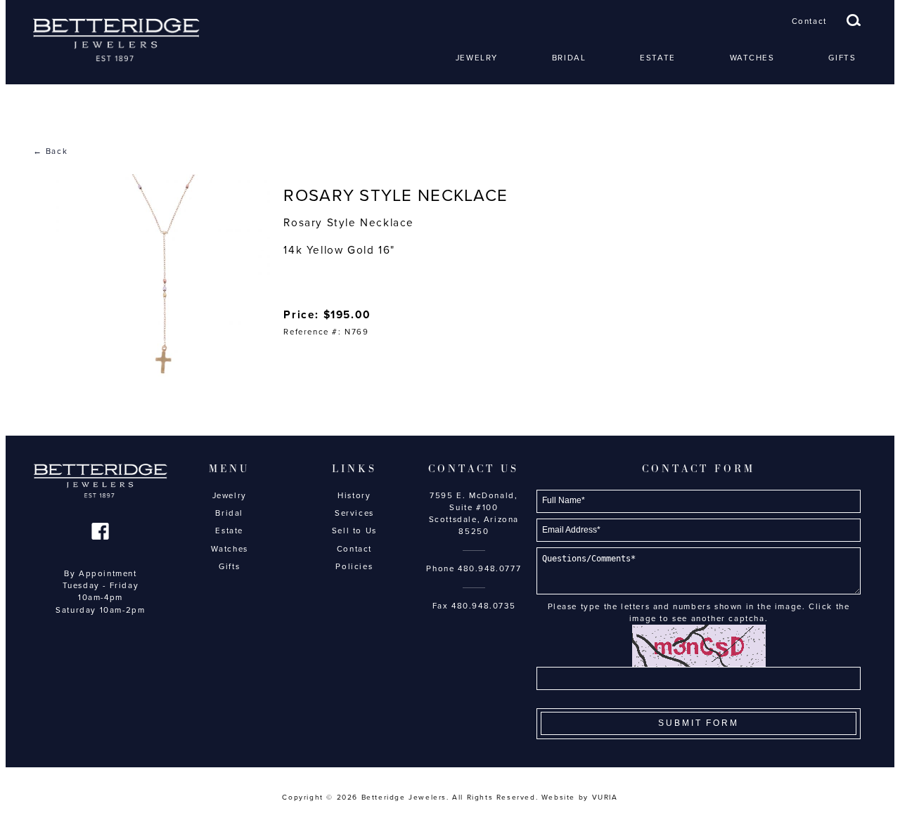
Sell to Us (354, 530)
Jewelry (477, 58)
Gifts (842, 58)
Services (354, 513)
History (354, 495)
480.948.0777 (489, 568)
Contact (809, 21)
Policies (354, 566)
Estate (658, 58)
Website (558, 797)
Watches (752, 58)
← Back (50, 151)
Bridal (569, 58)
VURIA (605, 797)
